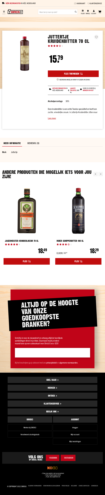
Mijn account (75, 434)
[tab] (12, 143)
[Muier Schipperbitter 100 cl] (78, 211)
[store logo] (15, 11)
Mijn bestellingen (75, 441)
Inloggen (75, 427)
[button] (73, 118)
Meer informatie (12, 143)
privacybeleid (51, 362)
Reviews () (33, 143)
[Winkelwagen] (99, 12)
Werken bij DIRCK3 (30, 427)
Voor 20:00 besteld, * (89, 89)
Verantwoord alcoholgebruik (30, 434)
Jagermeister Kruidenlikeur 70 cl (22, 241)
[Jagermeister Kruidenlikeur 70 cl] (27, 211)
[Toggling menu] (4, 12)
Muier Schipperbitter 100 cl (70, 241)
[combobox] (58, 12)
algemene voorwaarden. (68, 362)
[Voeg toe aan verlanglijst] (96, 37)
